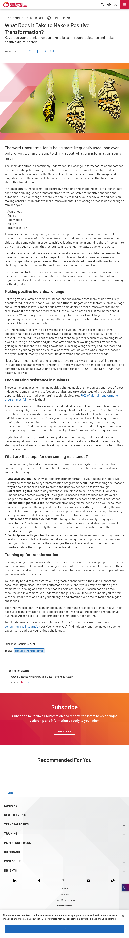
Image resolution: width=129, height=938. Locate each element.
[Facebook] (39, 880)
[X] (64, 880)
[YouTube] (88, 880)
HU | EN (64, 888)
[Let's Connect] (125, 887)
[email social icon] (29, 682)
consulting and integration (22, 626)
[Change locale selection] (109, 4)
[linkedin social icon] (22, 682)
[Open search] (102, 4)
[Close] (123, 916)
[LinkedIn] (15, 880)
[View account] (115, 4)
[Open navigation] (124, 4)
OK (64, 929)
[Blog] (112, 880)
